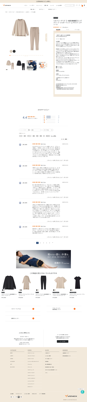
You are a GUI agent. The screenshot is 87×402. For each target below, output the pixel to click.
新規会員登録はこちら (67, 355)
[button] (10, 55)
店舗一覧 (46, 5)
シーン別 (31, 5)
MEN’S (11, 353)
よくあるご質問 (48, 355)
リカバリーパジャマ (31, 372)
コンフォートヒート (31, 383)
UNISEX (11, 358)
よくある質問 (59, 5)
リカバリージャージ (31, 375)
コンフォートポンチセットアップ (33, 361)
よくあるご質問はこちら (24, 332)
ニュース (52, 5)
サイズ (20, 136)
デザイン (29, 136)
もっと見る (53, 136)
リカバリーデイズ (31, 358)
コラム (46, 372)
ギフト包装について (48, 358)
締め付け (48, 136)
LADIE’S (11, 355)
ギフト (26, 5)
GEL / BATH (12, 367)
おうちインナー (30, 386)
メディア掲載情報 (42, 393)
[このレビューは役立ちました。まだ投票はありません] (64, 160)
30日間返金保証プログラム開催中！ (43, 1)
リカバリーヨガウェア (31, 378)
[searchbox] (23, 130)
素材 (25, 136)
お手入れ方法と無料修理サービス (51, 369)
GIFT (11, 364)
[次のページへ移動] (52, 243)
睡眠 (41, 136)
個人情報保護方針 (48, 364)
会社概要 (11, 393)
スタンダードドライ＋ (31, 355)
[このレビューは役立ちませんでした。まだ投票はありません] (66, 160)
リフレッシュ (30, 364)
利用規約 (46, 361)
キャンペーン (39, 5)
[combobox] (36, 130)
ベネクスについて (19, 393)
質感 (37, 136)
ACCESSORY (12, 361)
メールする (62, 341)
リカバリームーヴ (31, 369)
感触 (34, 136)
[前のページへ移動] (34, 243)
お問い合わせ (34, 393)
